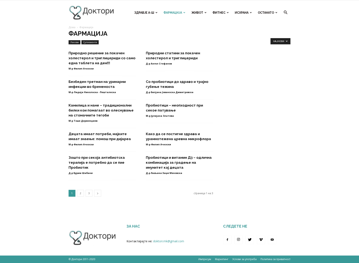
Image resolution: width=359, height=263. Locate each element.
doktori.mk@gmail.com (168, 241)
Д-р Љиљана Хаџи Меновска (164, 173)
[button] (285, 13)
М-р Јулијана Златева (160, 115)
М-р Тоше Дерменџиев (83, 120)
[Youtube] (272, 240)
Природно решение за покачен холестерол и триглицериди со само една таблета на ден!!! (102, 58)
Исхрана (241, 12)
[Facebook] (227, 240)
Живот (197, 12)
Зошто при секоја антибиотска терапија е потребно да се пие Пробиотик (97, 162)
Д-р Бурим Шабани (81, 173)
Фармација (173, 12)
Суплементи (90, 42)
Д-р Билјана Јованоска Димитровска (169, 92)
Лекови (74, 42)
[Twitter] (250, 240)
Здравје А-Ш (144, 12)
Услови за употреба (244, 259)
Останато (266, 12)
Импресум (204, 259)
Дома (72, 27)
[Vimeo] (261, 240)
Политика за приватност (275, 259)
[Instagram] (238, 240)
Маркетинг (221, 259)
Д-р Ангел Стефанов (159, 63)
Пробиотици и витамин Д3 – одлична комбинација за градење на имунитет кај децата (179, 162)
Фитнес (219, 12)
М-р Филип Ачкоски (81, 68)
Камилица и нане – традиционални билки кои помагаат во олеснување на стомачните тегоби (101, 110)
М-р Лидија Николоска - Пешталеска (92, 92)
